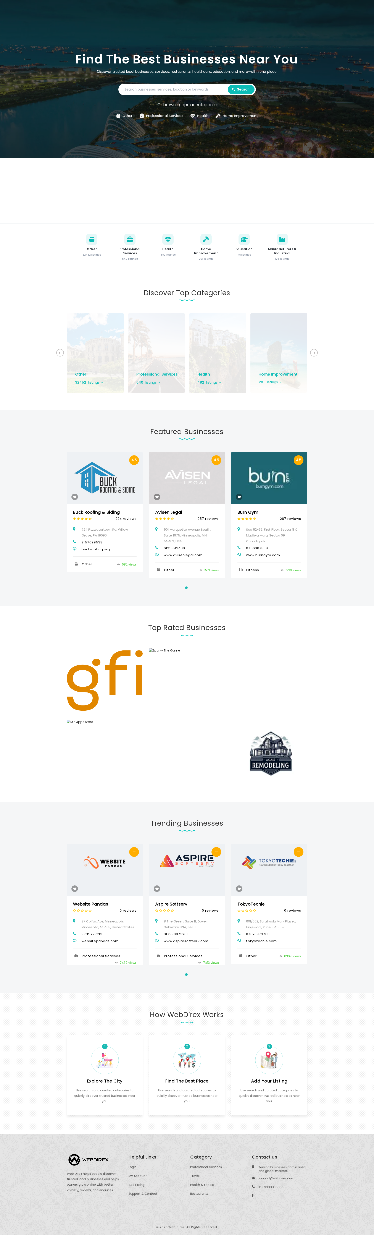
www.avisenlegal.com (183, 555)
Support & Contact (143, 1193)
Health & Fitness (202, 1185)
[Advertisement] (187, 190)
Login (132, 1167)
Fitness (252, 570)
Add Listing (137, 1185)
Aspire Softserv (171, 904)
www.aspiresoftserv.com (186, 941)
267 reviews (290, 518)
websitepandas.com (100, 941)
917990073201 (176, 934)
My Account (138, 1176)
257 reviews (208, 518)
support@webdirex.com (276, 1178)
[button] (314, 353)
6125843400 (174, 548)
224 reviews (126, 518)
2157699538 (92, 542)
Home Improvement (278, 374)
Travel (195, 1176)
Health (203, 374)
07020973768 (258, 934)
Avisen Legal (168, 512)
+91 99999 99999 (271, 1187)
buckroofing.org (96, 549)
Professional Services (157, 374)
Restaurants (199, 1193)
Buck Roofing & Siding (96, 512)
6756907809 (257, 548)
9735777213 (92, 934)
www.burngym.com (263, 555)
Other (80, 374)
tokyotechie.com (261, 941)
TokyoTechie (251, 904)
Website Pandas (90, 904)
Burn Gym (247, 512)
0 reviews (128, 910)
